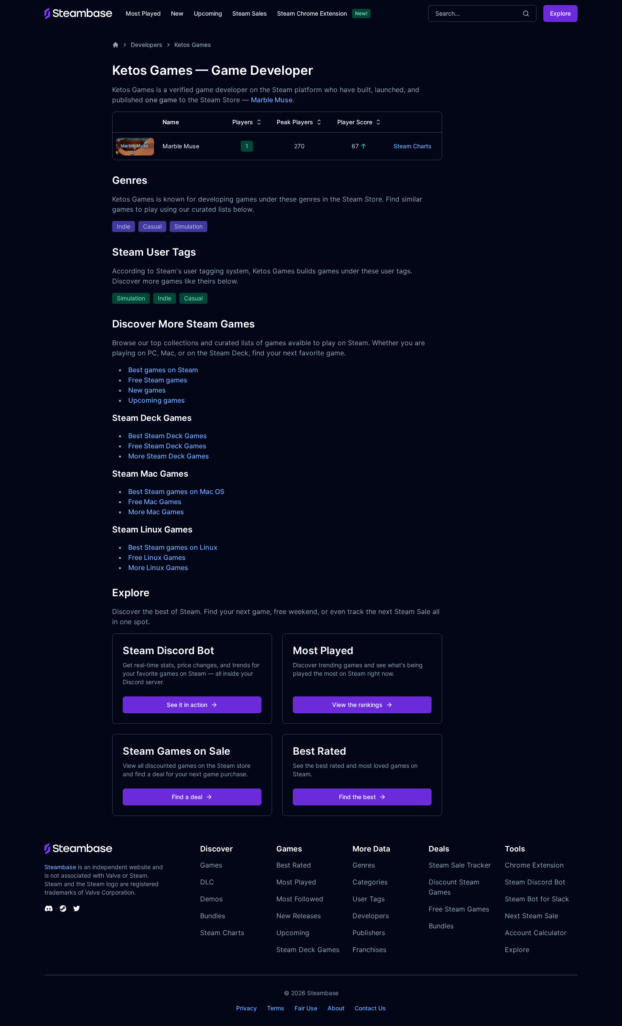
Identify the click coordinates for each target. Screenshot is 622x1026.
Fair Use (305, 1008)
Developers (146, 44)
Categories (370, 882)
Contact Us (370, 1008)
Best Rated (293, 865)
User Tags (368, 899)
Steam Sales (249, 13)
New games (147, 390)
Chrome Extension (534, 865)
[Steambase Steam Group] (63, 908)
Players (242, 122)
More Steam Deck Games (168, 456)
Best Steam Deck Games (167, 435)
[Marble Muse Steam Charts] (135, 145)
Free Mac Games (155, 501)
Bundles (212, 915)
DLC (207, 882)
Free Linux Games (157, 557)
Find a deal (187, 796)
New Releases (298, 915)
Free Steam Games (459, 909)
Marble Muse (271, 100)
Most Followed (299, 899)
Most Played (143, 13)
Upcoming (208, 13)
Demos (211, 899)
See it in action (187, 704)
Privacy (246, 1008)
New (177, 13)
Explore (560, 13)
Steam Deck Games (307, 949)
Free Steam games (157, 380)
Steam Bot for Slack (537, 899)
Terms (275, 1008)
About (336, 1008)
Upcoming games (156, 400)
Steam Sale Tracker (460, 865)
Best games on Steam (163, 370)
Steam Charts (413, 146)
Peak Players (295, 122)
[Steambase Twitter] (76, 908)
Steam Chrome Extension (312, 13)
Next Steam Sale (531, 915)
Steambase (60, 866)
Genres (363, 865)
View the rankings (357, 704)
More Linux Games (158, 567)
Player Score (354, 122)
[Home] (115, 44)
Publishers (368, 932)
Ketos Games (192, 44)
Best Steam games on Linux (172, 547)
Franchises (369, 949)
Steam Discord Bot (535, 882)
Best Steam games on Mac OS (176, 491)
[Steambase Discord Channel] (48, 908)
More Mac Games (156, 512)
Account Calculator (536, 932)
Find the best (357, 796)
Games (211, 865)
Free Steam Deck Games (167, 446)
